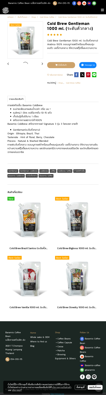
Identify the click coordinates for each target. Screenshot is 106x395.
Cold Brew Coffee (73, 82)
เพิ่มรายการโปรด (56, 74)
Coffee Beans (64, 338)
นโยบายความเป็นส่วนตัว (61, 387)
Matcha (61, 350)
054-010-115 (64, 3)
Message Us (89, 65)
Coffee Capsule (64, 342)
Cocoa (60, 346)
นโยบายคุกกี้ (17, 390)
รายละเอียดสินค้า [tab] (16, 99)
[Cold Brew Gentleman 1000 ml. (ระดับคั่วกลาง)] (25, 40)
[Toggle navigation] (102, 10)
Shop (60, 82)
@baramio (89, 369)
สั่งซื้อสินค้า (62, 65)
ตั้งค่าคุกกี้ (80, 387)
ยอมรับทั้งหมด (95, 387)
